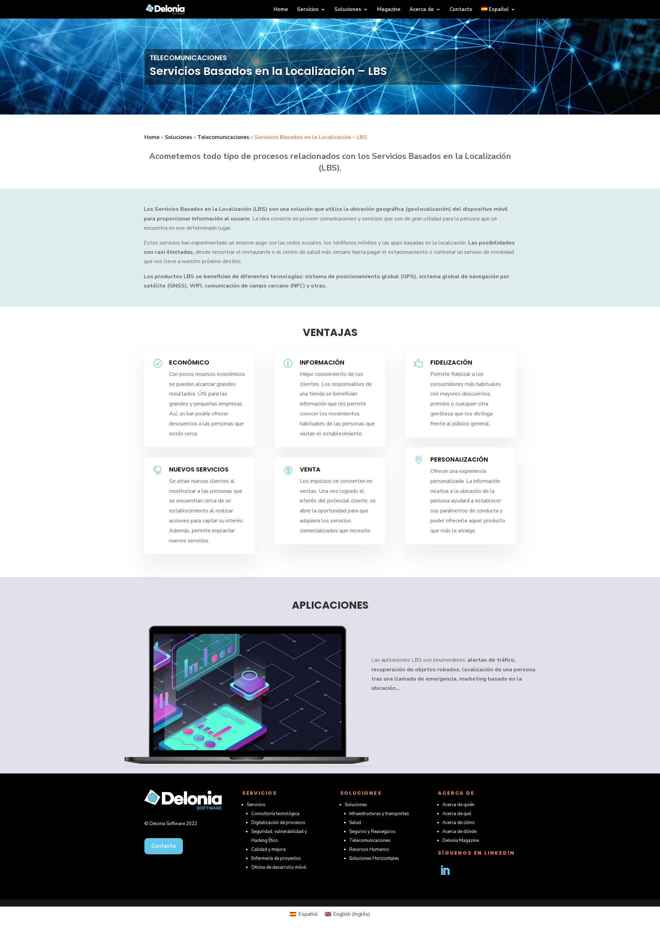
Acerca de (421, 10)
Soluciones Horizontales (374, 858)
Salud (355, 823)
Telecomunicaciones (223, 137)
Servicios (308, 10)
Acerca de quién (458, 805)
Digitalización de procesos (278, 823)
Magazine (388, 10)
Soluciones (347, 10)
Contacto (461, 10)
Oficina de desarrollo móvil (278, 867)
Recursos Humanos (369, 849)
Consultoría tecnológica (275, 814)
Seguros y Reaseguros (372, 831)
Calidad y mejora (268, 849)
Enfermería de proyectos (276, 858)
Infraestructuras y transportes (379, 814)
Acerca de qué (456, 814)
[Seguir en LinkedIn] (444, 870)
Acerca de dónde (459, 831)
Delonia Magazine (460, 840)
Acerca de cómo (458, 823)
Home (281, 10)
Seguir (469, 870)
